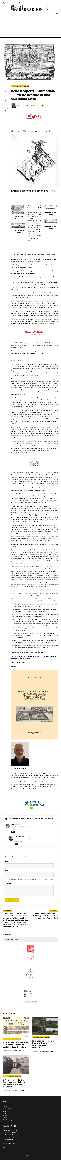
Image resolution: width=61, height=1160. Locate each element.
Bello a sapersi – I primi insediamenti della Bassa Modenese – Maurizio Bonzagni (14, 1083)
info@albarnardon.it (12, 1134)
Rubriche (5, 1117)
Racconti (5, 1115)
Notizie (5, 1113)
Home (5, 1106)
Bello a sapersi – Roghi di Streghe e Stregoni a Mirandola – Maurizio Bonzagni (43, 1044)
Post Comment (12, 900)
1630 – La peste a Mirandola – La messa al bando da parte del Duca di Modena (15, 1044)
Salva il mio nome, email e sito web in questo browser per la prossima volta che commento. (30, 879)
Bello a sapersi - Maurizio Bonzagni (20, 86)
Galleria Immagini (8, 1120)
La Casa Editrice (7, 1109)
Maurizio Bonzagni (24, 105)
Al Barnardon (18, 1050)
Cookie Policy (7, 1147)
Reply (13, 831)
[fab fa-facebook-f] (14, 3)
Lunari (5, 1111)
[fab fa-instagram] (18, 3)
